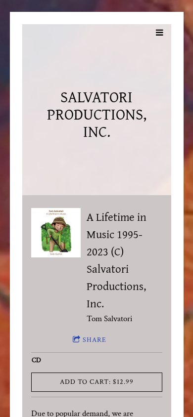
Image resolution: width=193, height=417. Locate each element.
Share (94, 339)
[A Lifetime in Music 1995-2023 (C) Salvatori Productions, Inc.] (56, 232)
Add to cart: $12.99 (97, 381)
